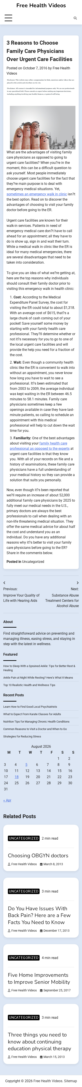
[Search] (75, 18)
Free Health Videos (41, 5)
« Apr (7, 800)
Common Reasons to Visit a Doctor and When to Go (35, 729)
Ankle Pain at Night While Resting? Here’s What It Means (38, 677)
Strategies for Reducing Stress (22, 736)
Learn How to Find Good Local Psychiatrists (30, 706)
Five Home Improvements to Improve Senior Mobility (39, 978)
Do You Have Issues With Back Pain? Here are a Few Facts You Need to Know (39, 915)
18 (17, 777)
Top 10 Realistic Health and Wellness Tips (29, 685)
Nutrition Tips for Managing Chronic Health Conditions (36, 721)
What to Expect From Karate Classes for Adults (32, 714)
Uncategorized (33, 562)
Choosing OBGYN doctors (38, 855)
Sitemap (70, 1081)
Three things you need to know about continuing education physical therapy (39, 1041)
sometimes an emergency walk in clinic (37, 194)
